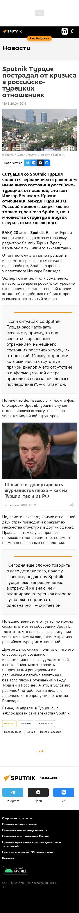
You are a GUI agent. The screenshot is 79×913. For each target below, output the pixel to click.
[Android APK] (16, 871)
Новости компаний (15, 852)
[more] (71, 504)
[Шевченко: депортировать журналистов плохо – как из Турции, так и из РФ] (39, 451)
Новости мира (12, 731)
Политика (25, 723)
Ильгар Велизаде (50, 731)
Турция (31, 731)
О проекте (9, 818)
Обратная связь (42, 852)
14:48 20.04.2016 (14, 104)
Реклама (8, 858)
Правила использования (19, 824)
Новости (9, 723)
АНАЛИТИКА (45, 723)
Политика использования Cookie (25, 836)
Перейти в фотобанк (52, 154)
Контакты (25, 818)
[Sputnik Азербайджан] (13, 33)
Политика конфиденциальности (24, 830)
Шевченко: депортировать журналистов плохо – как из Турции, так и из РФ (36, 490)
